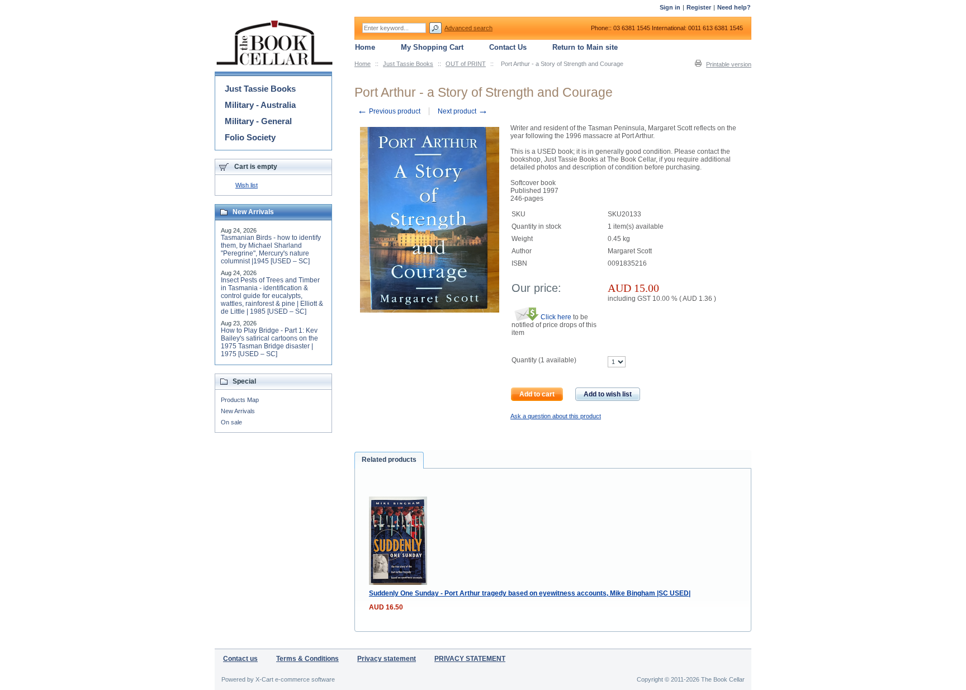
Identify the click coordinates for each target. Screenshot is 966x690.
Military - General (258, 121)
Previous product (388, 111)
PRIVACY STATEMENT (469, 659)
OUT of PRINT (466, 63)
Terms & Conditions (307, 659)
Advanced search (468, 28)
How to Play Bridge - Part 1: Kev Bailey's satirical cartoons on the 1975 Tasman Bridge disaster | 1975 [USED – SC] (269, 342)
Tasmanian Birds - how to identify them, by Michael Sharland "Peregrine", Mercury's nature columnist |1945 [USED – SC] (271, 249)
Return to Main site (585, 47)
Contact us (240, 659)
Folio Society (250, 137)
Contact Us (508, 47)
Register (698, 7)
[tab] (389, 460)
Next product (463, 111)
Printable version (728, 64)
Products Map (240, 399)
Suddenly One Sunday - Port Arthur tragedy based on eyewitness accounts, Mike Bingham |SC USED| (529, 593)
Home (362, 63)
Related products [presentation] (389, 460)
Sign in (670, 7)
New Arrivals (238, 411)
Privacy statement (386, 659)
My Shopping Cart (432, 47)
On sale (231, 422)
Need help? (734, 7)
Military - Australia (260, 105)
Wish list (246, 185)
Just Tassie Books (408, 63)
